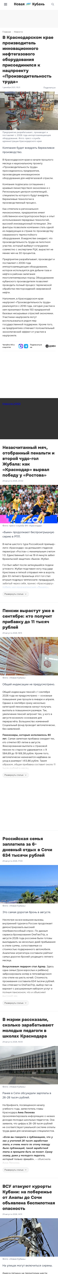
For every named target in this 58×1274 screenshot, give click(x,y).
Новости (18, 31)
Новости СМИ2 (11, 403)
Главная (6, 31)
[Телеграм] (26, 346)
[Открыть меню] (5, 4)
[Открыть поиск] (53, 4)
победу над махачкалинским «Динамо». (25, 587)
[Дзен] (51, 346)
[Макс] (21, 346)
